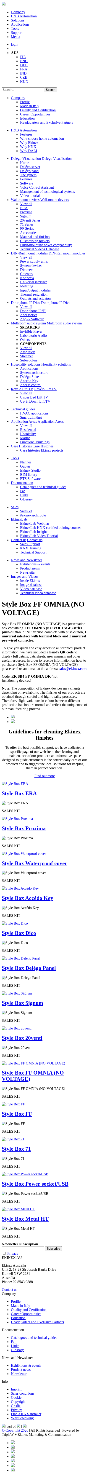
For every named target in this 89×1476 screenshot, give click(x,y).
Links (24, 495)
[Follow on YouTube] (13, 1461)
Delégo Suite (29, 377)
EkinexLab (19, 519)
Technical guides (23, 409)
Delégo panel (29, 171)
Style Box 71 (16, 1149)
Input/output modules (35, 290)
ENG (24, 61)
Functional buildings (35, 442)
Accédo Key (29, 381)
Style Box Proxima (24, 828)
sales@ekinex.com (72, 669)
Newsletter (28, 572)
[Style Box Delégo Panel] (21, 958)
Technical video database (38, 593)
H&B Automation (24, 16)
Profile (25, 102)
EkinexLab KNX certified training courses (50, 527)
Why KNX (28, 147)
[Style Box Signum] (17, 993)
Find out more (44, 776)
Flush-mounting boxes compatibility (46, 245)
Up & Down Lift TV (35, 401)
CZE (23, 77)
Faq (23, 491)
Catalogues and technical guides (43, 487)
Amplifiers (27, 352)
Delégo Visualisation (26, 158)
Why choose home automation (42, 138)
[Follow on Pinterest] (13, 1447)
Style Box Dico (19, 933)
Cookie (16, 1397)
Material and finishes (35, 237)
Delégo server (30, 167)
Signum (25, 216)
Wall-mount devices (25, 200)
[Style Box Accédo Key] (20, 888)
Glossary (26, 499)
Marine (25, 438)
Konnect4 (27, 278)
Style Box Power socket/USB (35, 1184)
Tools (15, 28)
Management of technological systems (47, 191)
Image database (31, 585)
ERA (24, 208)
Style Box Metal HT (25, 1219)
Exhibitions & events (35, 564)
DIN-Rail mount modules (29, 253)
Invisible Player (31, 331)
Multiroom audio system (28, 323)
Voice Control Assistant (37, 187)
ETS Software (30, 479)
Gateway (26, 274)
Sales (14, 507)
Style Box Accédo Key (27, 898)
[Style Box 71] (13, 1139)
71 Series (26, 224)
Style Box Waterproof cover (34, 863)
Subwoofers (28, 360)
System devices (31, 265)
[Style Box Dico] (15, 923)
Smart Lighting (31, 417)
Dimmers (26, 270)
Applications (20, 24)
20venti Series (30, 220)
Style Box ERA (19, 793)
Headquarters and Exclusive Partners (46, 122)
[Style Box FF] (13, 1104)
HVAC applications (34, 413)
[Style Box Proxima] (17, 819)
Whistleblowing (22, 1418)
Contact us (18, 540)
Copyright (18, 1402)
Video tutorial (30, 196)
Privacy (12, 1253)
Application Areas (24, 421)
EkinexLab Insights (34, 532)
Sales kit (26, 511)
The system (28, 175)
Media (15, 37)
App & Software (32, 319)
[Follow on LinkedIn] (13, 1452)
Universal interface (33, 282)
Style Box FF (17, 1114)
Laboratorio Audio (33, 335)
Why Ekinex (29, 142)
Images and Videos (24, 576)
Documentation (22, 483)
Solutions (17, 20)
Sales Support (30, 544)
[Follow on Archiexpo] (13, 1470)
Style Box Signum (22, 1003)
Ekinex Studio (30, 470)
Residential (28, 430)
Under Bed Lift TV (34, 397)
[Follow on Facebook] (13, 1443)
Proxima (26, 212)
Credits (16, 1406)
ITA (23, 57)
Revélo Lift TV (22, 389)
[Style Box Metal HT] (18, 1209)
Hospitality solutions (25, 364)
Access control (30, 385)
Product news (30, 568)
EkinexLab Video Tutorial (39, 536)
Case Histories (21, 446)
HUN (24, 81)
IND (23, 73)
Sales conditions (22, 1393)
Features (26, 134)
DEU (24, 65)
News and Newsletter (26, 560)
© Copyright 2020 (15, 1430)
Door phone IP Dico (25, 303)
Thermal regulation (33, 294)
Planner (25, 462)
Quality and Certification (38, 110)
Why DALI (28, 151)
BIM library (28, 474)
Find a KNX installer (26, 1414)
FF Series (27, 228)
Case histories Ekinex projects (41, 450)
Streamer (26, 356)
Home (24, 163)
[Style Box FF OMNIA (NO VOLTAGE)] (33, 1063)
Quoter (25, 466)
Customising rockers (35, 241)
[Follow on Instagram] (13, 1456)
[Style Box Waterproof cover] (24, 854)
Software (26, 183)
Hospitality (28, 434)
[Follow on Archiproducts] (13, 1466)
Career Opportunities (35, 114)
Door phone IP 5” (33, 311)
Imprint (16, 1389)
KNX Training (30, 548)
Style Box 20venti (22, 1038)
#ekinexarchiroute (33, 515)
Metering (26, 286)
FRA (23, 69)
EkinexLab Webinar (34, 523)
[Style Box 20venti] (16, 1028)
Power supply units (34, 261)
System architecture (34, 372)
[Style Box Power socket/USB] (25, 1174)
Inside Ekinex (30, 581)
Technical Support (33, 552)
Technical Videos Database (39, 249)
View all (26, 204)
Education (27, 118)
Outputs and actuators (35, 298)
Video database (31, 589)
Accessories (28, 233)
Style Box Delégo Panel (29, 968)
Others (25, 340)
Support (16, 33)
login (14, 44)
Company (18, 12)
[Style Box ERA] (15, 784)
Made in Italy (29, 106)
